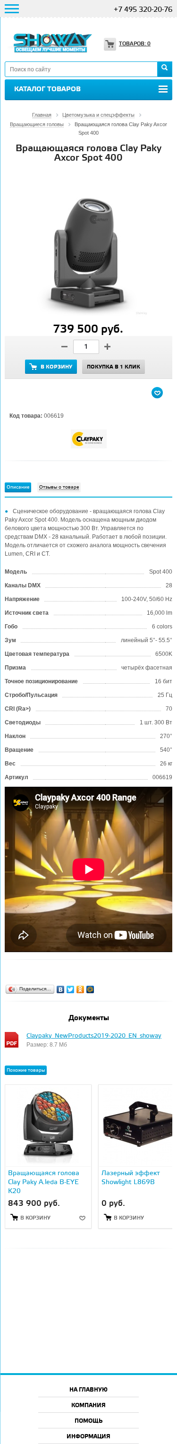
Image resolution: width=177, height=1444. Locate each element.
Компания (88, 1405)
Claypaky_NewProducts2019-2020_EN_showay (93, 1036)
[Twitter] (71, 989)
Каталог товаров (47, 89)
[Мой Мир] (90, 989)
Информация (88, 1436)
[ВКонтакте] (61, 989)
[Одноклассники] (80, 989)
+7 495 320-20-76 (143, 10)
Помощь (88, 1421)
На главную (88, 1389)
